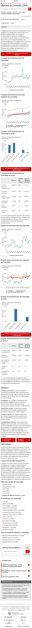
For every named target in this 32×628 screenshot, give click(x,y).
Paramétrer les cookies (24, 607)
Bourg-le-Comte (17, 12)
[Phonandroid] (23, 626)
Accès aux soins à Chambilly (10, 525)
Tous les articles (10, 609)
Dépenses (4, 26)
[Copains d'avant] (8, 623)
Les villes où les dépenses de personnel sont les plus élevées (17, 169)
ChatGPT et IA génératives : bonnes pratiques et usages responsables (12, 565)
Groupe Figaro (10, 610)
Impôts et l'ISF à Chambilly (9, 508)
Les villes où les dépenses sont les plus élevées (17, 54)
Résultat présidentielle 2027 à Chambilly (13, 535)
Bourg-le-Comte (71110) (8, 486)
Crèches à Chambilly (8, 518)
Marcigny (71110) (6, 484)
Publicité (24, 606)
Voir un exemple (26, 554)
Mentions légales (26, 609)
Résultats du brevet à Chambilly (11, 539)
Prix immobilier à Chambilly (9, 505)
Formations (6, 560)
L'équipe (13, 606)
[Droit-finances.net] (23, 620)
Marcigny (9, 12)
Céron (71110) (5, 493)
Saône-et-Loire (17, 3)
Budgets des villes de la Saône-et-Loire (13, 495)
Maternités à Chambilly (8, 520)
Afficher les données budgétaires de (10, 19)
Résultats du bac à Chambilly (10, 537)
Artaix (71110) (5, 489)
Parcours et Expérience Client (10, 576)
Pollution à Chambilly (8, 529)
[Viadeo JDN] (23, 623)
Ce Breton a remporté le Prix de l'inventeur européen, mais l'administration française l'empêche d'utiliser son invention (15, 597)
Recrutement (6, 607)
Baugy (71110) (5, 491)
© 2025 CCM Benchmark (19, 610)
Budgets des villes (7, 3)
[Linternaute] (8, 620)
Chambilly (24, 3)
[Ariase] (8, 626)
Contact (28, 606)
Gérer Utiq (4, 609)
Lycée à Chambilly (7, 516)
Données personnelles (14, 607)
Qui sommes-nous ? (6, 606)
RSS (15, 609)
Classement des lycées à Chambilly (12, 514)
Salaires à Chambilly (7, 503)
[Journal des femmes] (8, 617)
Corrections (19, 609)
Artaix (23, 12)
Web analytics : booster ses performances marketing (14, 571)
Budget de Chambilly (21, 440)
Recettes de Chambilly (7, 440)
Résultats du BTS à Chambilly (10, 542)
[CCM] (23, 617)
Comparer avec (5, 23)
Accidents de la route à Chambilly (11, 512)
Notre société (18, 606)
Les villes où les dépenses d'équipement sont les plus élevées (17, 334)
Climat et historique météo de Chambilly (13, 510)
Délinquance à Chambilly (9, 527)
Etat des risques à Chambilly (10, 523)
